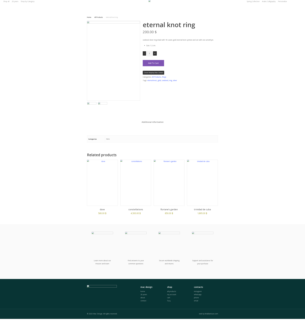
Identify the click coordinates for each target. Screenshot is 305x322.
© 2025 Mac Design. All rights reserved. (102, 314)
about (142, 297)
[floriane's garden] (169, 183)
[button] (152, 320)
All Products (98, 17)
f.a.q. (169, 301)
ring (170, 80)
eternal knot (152, 80)
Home (89, 17)
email (196, 301)
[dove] (102, 183)
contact (143, 301)
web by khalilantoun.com (208, 314)
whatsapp (197, 294)
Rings (164, 77)
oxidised (165, 80)
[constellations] (135, 183)
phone (196, 297)
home (142, 291)
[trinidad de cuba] (202, 183)
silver (175, 80)
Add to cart (153, 63)
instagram (198, 291)
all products (171, 291)
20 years (143, 294)
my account (171, 294)
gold (159, 80)
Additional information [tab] (152, 122)
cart (168, 297)
